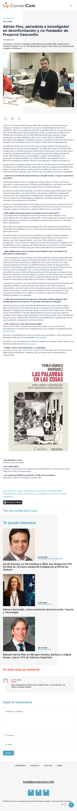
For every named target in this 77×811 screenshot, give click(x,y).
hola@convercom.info (38, 782)
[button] (71, 5)
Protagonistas (55, 559)
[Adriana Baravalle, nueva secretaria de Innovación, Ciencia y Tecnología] (19, 590)
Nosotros (48, 765)
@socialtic (31, 344)
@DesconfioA (9, 331)
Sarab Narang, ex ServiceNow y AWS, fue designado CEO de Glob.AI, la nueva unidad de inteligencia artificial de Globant (37, 567)
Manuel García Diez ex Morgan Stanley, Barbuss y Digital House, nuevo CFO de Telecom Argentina (37, 656)
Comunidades (20, 765)
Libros (59, 765)
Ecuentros (34, 765)
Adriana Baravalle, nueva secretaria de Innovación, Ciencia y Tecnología (38, 611)
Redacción (10, 40)
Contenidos (43, 559)
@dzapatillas (41, 337)
